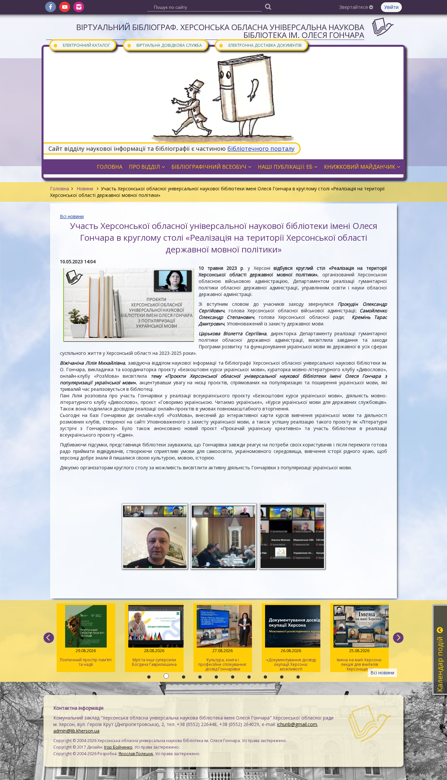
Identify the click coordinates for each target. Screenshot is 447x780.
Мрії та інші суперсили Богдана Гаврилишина (77, 657)
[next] (398, 638)
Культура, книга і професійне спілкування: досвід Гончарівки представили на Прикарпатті (145, 660)
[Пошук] (268, 6)
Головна (59, 188)
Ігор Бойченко (118, 747)
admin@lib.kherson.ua (76, 731)
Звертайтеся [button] (354, 7)
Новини (85, 188)
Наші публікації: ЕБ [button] (285, 166)
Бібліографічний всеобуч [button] (208, 166)
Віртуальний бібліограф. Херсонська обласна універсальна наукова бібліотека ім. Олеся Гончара (220, 31)
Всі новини (72, 216)
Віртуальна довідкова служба (164, 45)
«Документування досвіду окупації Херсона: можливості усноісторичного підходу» (214, 660)
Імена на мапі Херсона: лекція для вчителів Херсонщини (282, 660)
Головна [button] (109, 166)
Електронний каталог (81, 45)
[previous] (49, 638)
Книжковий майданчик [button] (359, 166)
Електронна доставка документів (260, 45)
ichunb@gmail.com (297, 724)
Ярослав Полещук (135, 753)
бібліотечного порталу (261, 148)
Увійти (391, 7)
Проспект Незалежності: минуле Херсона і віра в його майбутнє (351, 660)
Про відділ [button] (144, 166)
